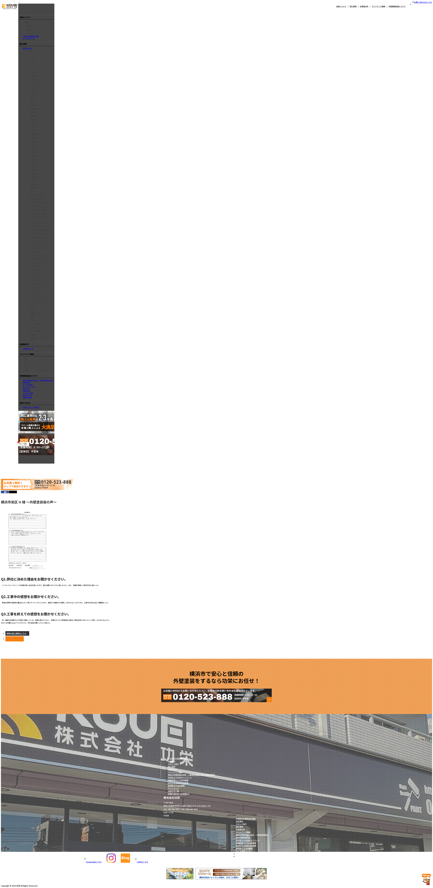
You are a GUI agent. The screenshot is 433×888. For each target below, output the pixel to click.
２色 (32, 69)
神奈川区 (35, 138)
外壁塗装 (33, 335)
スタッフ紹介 (173, 764)
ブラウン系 (34, 94)
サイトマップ (173, 788)
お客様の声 (364, 6)
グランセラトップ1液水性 (38, 213)
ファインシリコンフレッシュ (39, 302)
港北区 (34, 145)
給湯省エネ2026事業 (176, 785)
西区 (33, 130)
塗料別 (31, 192)
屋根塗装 (33, 338)
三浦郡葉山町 (35, 109)
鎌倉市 (33, 188)
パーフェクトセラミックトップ (40, 284)
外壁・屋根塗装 (35, 331)
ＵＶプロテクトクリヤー (38, 259)
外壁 (25, 359)
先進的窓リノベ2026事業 (178, 780)
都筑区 (34, 119)
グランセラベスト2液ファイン (40, 210)
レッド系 (33, 73)
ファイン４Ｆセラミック (38, 255)
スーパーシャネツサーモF (38, 226)
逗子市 (33, 112)
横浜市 (33, 116)
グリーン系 (34, 65)
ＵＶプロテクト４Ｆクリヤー (39, 262)
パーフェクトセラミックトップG (40, 244)
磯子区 (34, 148)
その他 (33, 306)
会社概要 (29, 29)
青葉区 (34, 177)
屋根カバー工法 (35, 313)
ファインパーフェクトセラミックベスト (41, 218)
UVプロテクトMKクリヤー (38, 195)
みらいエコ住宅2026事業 (178, 783)
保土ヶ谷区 (35, 134)
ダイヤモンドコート (37, 270)
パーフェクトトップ (37, 281)
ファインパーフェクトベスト (39, 299)
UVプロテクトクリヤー (38, 295)
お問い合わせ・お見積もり (179, 793)
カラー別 (31, 51)
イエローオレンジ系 (37, 80)
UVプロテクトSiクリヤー (38, 199)
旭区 (33, 166)
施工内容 (31, 309)
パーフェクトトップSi (37, 206)
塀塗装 (33, 317)
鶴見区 (34, 141)
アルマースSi (34, 277)
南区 (33, 127)
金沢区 (34, 170)
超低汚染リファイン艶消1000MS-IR (41, 230)
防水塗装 (33, 320)
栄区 (33, 163)
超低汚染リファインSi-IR (38, 237)
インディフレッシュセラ (38, 273)
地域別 (31, 98)
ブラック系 (34, 54)
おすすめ (27, 366)
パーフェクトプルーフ (37, 288)
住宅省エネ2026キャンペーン (180, 777)
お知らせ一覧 (173, 791)
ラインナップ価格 (378, 6)
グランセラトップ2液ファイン (40, 203)
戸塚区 (34, 159)
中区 (33, 174)
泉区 (33, 152)
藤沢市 (33, 101)
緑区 (33, 181)
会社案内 (27, 22)
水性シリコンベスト (37, 248)
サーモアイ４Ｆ (35, 252)
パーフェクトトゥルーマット (39, 223)
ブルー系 (33, 91)
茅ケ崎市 (33, 184)
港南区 (34, 156)
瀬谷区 (34, 123)
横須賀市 (33, 105)
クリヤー (33, 62)
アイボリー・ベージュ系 (38, 83)
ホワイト (33, 87)
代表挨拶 (29, 26)
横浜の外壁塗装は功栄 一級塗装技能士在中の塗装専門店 (191, 774)
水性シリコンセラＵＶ (37, 266)
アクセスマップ (31, 33)
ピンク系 (33, 58)
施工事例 (353, 6)
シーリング (34, 327)
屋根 (25, 363)
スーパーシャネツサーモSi (39, 241)
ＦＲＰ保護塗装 (35, 324)
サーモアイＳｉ (35, 291)
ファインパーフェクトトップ (39, 234)
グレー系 (33, 76)
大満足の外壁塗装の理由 (178, 758)
